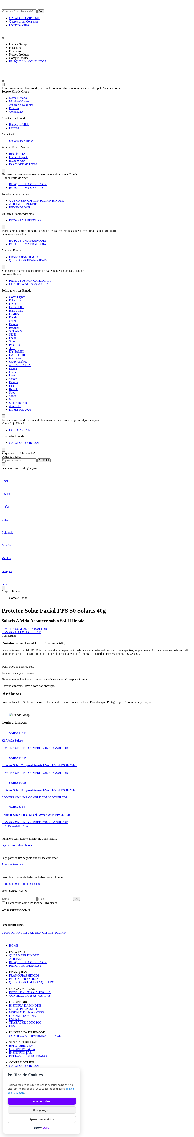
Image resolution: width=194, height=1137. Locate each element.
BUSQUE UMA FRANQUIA (27, 240)
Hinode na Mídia (19, 124)
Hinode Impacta (18, 157)
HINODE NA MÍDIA (22, 1015)
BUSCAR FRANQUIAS (24, 979)
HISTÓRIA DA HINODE (25, 1005)
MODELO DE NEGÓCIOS (26, 1012)
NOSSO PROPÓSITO (23, 1008)
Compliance (16, 111)
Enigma (13, 382)
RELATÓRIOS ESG (22, 1045)
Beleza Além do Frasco (23, 164)
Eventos (14, 128)
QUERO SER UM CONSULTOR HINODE (36, 200)
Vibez (12, 396)
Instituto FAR (17, 160)
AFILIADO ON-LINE (23, 204)
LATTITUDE (17, 355)
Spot (12, 392)
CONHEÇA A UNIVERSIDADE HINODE (36, 1035)
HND (12, 303)
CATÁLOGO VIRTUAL (24, 18)
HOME (13, 945)
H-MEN (14, 314)
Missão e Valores (19, 101)
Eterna (13, 368)
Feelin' (13, 337)
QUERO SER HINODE (24, 955)
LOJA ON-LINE (19, 429)
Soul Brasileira (18, 402)
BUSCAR (44, 460)
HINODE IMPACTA (22, 1049)
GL (11, 399)
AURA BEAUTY (20, 365)
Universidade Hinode (22, 140)
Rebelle (13, 389)
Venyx (13, 378)
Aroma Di (15, 406)
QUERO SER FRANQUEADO (29, 260)
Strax (12, 341)
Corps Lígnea (17, 297)
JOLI (12, 348)
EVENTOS (16, 1019)
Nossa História (18, 98)
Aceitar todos (41, 1101)
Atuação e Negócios (21, 104)
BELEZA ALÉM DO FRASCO (28, 1056)
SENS (13, 334)
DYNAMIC (16, 351)
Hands (13, 317)
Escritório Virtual (19, 25)
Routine (14, 327)
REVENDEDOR (19, 207)
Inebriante (15, 358)
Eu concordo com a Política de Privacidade (31, 902)
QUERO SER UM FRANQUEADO (31, 982)
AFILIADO (16, 958)
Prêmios (14, 108)
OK (40, 11)
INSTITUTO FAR (20, 1052)
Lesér (12, 375)
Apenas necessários (42, 1119)
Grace (12, 320)
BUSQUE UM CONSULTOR (28, 61)
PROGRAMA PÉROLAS (25, 220)
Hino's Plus (16, 310)
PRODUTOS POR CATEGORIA (30, 280)
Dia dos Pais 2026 (20, 409)
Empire (13, 324)
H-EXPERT (16, 307)
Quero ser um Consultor (23, 21)
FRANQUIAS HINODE (24, 257)
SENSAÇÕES (18, 361)
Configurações (41, 1110)
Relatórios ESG (18, 153)
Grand (13, 372)
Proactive (14, 344)
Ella (11, 385)
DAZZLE (15, 300)
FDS (12, 1026)
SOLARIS (15, 331)
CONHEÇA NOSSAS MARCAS (30, 284)
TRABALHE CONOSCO (25, 1022)
